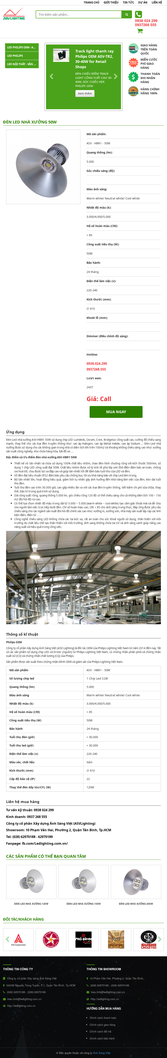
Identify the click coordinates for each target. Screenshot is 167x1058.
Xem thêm (85, 93)
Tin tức (128, 2)
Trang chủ (91, 2)
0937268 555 (145, 25)
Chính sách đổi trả (100, 1031)
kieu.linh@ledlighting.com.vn (24, 999)
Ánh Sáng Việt (101, 1053)
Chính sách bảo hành (102, 1038)
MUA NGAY (116, 411)
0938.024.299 (97, 363)
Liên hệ (157, 2)
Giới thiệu (111, 2)
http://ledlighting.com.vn (21, 1006)
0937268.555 (96, 369)
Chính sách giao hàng (102, 1025)
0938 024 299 (146, 21)
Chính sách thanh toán (103, 1018)
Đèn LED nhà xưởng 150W (84, 904)
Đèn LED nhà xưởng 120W (31, 904)
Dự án (142, 2)
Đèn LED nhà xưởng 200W (136, 904)
